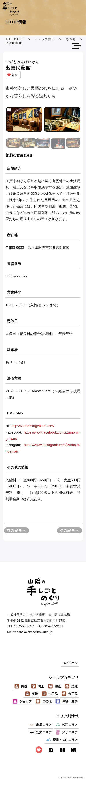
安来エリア (44, 732)
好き (14, 75)
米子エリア (70, 732)
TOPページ (70, 662)
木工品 (53, 693)
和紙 (58, 686)
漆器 (35, 693)
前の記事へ (16, 530)
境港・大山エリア (65, 739)
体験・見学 (70, 701)
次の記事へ (69, 530)
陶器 (24, 686)
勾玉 (41, 686)
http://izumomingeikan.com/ (32, 426)
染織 (74, 686)
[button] (73, 122)
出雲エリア (44, 724)
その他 (47, 701)
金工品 (73, 693)
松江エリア (70, 724)
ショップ (25, 701)
